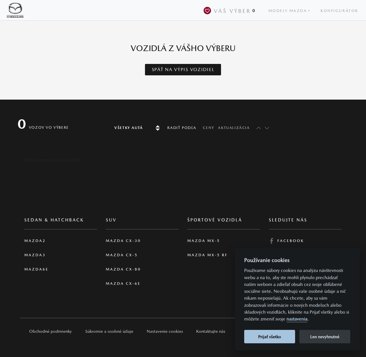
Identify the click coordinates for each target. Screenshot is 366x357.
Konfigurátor (339, 11)
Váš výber (235, 11)
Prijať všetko (269, 336)
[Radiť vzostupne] (256, 128)
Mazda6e (36, 269)
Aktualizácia (234, 128)
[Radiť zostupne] (266, 128)
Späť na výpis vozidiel (183, 69)
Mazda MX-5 (203, 241)
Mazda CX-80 (123, 269)
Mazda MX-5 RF (207, 255)
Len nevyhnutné (324, 336)
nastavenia (297, 319)
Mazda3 (35, 255)
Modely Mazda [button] (287, 11)
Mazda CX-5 (122, 255)
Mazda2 (35, 241)
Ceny (208, 128)
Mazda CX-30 (123, 241)
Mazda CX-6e (123, 283)
